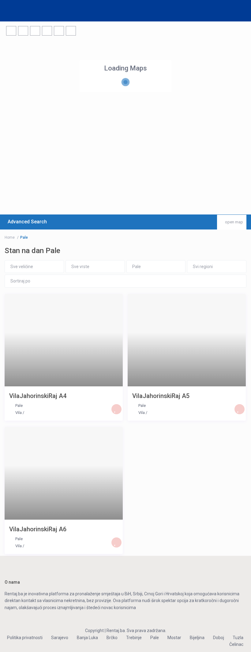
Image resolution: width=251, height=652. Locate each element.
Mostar (174, 637)
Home (10, 237)
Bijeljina (197, 637)
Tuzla (238, 637)
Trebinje (134, 637)
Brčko (112, 637)
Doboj (218, 637)
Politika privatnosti (25, 637)
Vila (18, 412)
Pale (19, 405)
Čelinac (236, 644)
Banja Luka (87, 637)
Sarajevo (59, 637)
